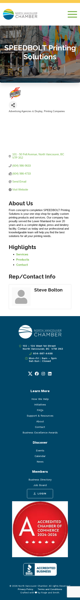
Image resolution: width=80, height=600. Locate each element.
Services (22, 254)
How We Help (40, 398)
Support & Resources (40, 415)
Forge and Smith (50, 592)
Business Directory (40, 479)
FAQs (40, 410)
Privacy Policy (25, 589)
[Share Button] (13, 105)
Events (40, 450)
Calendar (40, 456)
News (40, 461)
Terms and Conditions (50, 589)
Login (42, 493)
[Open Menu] (72, 14)
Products (22, 259)
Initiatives (40, 404)
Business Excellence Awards (40, 432)
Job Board (40, 485)
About (40, 421)
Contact (22, 264)
